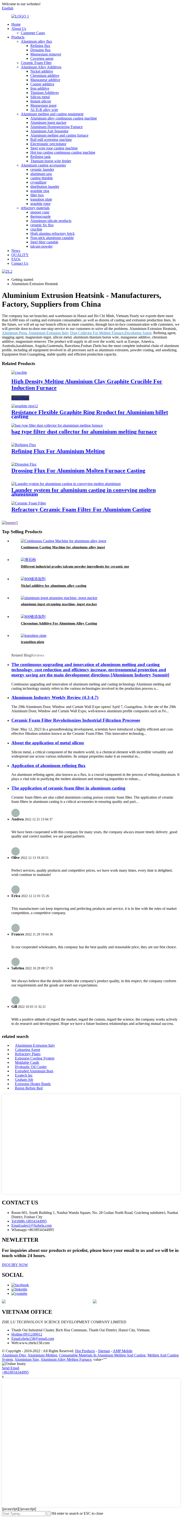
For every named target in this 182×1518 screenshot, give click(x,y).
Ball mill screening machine (51, 140)
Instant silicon (40, 101)
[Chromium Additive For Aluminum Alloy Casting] (33, 617)
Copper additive (42, 84)
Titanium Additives (44, 93)
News (15, 251)
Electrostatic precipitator (48, 144)
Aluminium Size (26, 1359)
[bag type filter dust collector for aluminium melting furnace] (57, 425)
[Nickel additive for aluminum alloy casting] (33, 579)
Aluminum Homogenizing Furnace (56, 127)
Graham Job (24, 1080)
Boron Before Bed (29, 1088)
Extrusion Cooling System (34, 1058)
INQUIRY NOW (15, 1265)
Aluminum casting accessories (43, 165)
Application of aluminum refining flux (48, 765)
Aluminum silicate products (50, 221)
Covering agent (41, 58)
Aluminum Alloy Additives (41, 67)
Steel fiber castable (44, 242)
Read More (20, 398)
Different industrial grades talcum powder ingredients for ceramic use (75, 566)
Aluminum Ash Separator (49, 131)
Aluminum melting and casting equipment (52, 114)
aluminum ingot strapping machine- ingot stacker (59, 604)
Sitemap (104, 1351)
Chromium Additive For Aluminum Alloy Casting (59, 623)
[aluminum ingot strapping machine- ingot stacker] (59, 598)
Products (17, 37)
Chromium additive (44, 76)
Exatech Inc (24, 1075)
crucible (36, 229)
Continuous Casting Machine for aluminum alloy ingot (63, 547)
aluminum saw (41, 174)
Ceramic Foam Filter (36, 63)
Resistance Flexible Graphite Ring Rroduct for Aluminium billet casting (89, 414)
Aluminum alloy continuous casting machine (63, 118)
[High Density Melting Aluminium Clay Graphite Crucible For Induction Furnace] (19, 372)
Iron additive (39, 88)
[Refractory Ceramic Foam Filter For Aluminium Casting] (28, 503)
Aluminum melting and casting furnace (59, 135)
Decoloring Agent (138, 333)
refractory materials (35, 208)
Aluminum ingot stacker (48, 122)
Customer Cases (33, 33)
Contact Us (19, 263)
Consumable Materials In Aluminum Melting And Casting (102, 1355)
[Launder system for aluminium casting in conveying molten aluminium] (66, 484)
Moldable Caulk (27, 1062)
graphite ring (39, 191)
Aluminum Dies (14, 1355)
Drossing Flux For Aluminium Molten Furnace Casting (78, 470)
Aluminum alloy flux (36, 41)
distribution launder (44, 187)
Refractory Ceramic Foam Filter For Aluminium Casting (81, 509)
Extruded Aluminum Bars (34, 1071)
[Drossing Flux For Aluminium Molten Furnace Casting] (23, 464)
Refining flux (40, 46)
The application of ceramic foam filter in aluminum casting (68, 788)
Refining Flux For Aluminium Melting (58, 451)
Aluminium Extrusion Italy (48, 333)
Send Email (10, 1368)
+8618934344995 (15, 1372)
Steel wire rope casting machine (54, 148)
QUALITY (20, 255)
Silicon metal (40, 97)
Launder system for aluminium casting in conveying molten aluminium (83, 492)
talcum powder (41, 246)
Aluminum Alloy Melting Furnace (66, 1359)
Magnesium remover (45, 54)
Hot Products (85, 1351)
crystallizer (38, 182)
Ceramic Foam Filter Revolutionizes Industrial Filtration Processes (75, 720)
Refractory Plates (28, 1054)
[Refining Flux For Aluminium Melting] (23, 445)
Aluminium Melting (42, 1355)
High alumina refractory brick (52, 233)
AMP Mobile (122, 1351)
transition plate (41, 199)
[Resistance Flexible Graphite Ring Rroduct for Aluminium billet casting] (24, 406)
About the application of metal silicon (47, 742)
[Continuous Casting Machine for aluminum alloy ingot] (63, 541)
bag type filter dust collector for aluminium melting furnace (84, 432)
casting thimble (41, 178)
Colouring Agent (27, 1050)
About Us (18, 29)
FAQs (15, 259)
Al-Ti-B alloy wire (44, 110)
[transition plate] (33, 636)
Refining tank (40, 157)
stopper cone (39, 212)
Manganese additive (45, 80)
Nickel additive (41, 71)
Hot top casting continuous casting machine (62, 152)
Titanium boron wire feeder (50, 161)
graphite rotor (40, 204)
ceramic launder (42, 169)
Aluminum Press (14, 333)
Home (16, 24)
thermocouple (40, 216)
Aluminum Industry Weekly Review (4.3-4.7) (54, 697)
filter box (37, 195)
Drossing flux (40, 50)
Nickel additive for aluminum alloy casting (53, 586)
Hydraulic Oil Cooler (31, 1067)
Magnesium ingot (43, 105)
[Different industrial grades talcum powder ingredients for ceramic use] (28, 560)
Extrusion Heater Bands (33, 1084)
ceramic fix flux (42, 225)
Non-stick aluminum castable (52, 238)
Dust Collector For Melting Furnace (97, 333)
